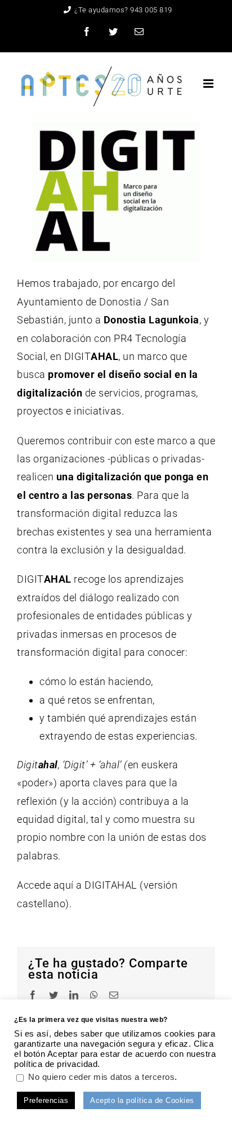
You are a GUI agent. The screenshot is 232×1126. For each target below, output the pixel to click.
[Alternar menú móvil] (209, 83)
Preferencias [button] (46, 1100)
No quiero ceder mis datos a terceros (101, 1077)
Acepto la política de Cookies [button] (142, 1100)
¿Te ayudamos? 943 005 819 (123, 10)
